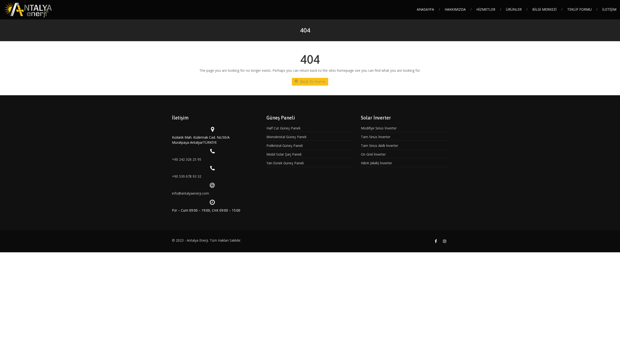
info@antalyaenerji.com (190, 193)
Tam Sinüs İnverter (375, 137)
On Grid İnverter (373, 154)
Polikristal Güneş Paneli (284, 145)
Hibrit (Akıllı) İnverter (376, 163)
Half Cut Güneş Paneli (283, 128)
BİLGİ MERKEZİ (544, 9)
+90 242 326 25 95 (186, 159)
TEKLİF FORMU (579, 9)
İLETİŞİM (609, 9)
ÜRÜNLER (514, 9)
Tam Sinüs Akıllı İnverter (379, 145)
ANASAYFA (425, 9)
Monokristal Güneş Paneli (286, 137)
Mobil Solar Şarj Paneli (284, 154)
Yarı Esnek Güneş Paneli (285, 163)
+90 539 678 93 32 (186, 176)
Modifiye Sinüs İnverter (379, 128)
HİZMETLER (485, 9)
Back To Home (312, 81)
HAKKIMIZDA (455, 9)
